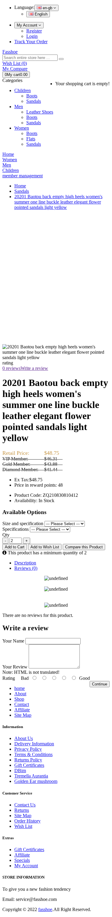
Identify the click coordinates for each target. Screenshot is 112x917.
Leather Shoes (39, 111)
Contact (21, 704)
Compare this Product (84, 547)
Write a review (34, 368)
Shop (19, 699)
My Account (28, 25)
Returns (21, 810)
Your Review (14, 666)
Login (32, 36)
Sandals (33, 101)
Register (34, 30)
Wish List (23, 826)
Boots (31, 95)
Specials (22, 860)
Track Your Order (30, 41)
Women (21, 128)
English (40, 14)
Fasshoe (10, 51)
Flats (30, 138)
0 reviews (11, 368)
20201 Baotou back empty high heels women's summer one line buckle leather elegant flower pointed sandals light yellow (58, 202)
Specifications (16, 529)
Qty (6, 534)
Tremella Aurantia (31, 775)
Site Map (22, 715)
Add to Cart (14, 547)
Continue (99, 684)
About (20, 693)
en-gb (47, 8)
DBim (20, 770)
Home (20, 185)
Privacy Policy (28, 749)
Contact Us (25, 804)
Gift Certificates (29, 765)
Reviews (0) (25, 568)
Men (18, 106)
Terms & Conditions (33, 754)
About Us (23, 738)
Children (22, 90)
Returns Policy (28, 759)
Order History (27, 820)
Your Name (13, 640)
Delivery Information (34, 743)
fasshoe (45, 909)
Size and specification (23, 523)
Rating (8, 678)
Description (25, 562)
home (19, 688)
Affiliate (22, 709)
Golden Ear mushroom (35, 781)
